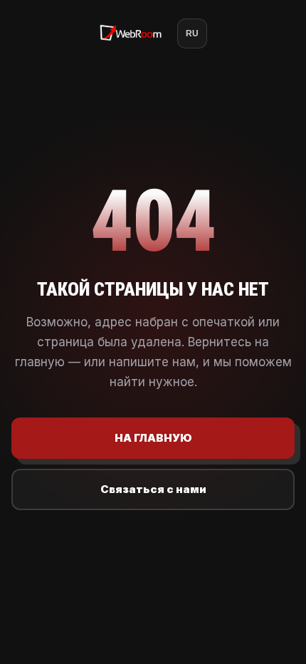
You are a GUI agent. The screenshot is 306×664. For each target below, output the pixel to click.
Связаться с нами (153, 489)
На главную (153, 438)
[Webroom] (131, 33)
